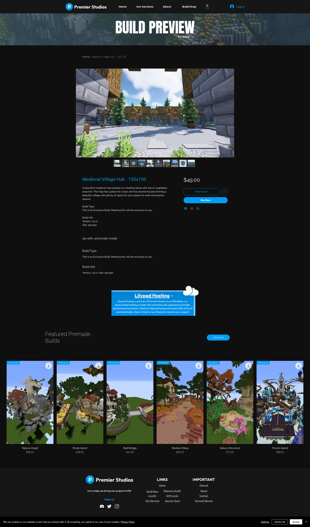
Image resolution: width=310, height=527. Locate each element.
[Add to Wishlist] (224, 191)
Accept (296, 521)
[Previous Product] (2, 402)
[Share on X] (204, 208)
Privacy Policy (128, 521)
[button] (207, 7)
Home (85, 56)
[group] (155, 409)
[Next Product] (308, 402)
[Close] (306, 521)
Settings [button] (265, 521)
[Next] (172, 296)
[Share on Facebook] (186, 208)
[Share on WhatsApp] (198, 208)
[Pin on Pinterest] (192, 208)
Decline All (279, 521)
